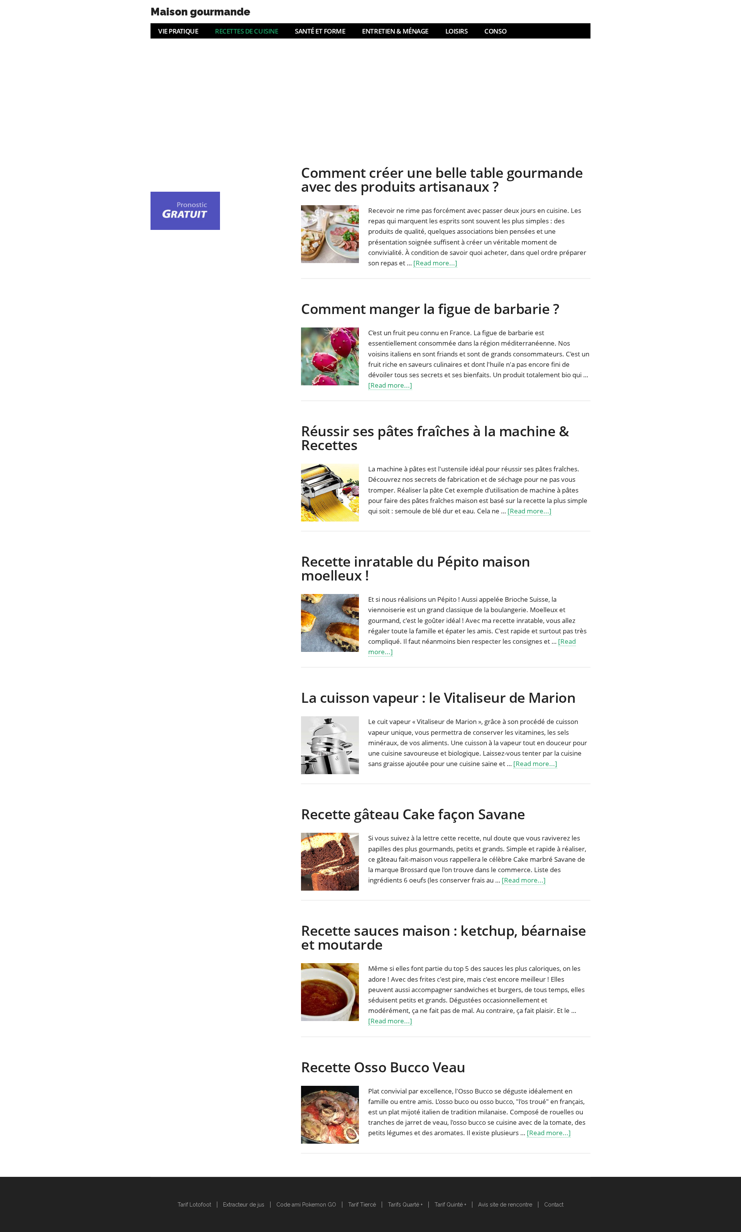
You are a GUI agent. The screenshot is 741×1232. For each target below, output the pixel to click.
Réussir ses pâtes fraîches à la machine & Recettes (435, 438)
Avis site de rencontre (505, 1205)
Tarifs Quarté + (405, 1205)
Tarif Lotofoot (194, 1205)
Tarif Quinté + (450, 1205)
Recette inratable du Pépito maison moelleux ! (415, 568)
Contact (553, 1205)
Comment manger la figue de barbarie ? (430, 308)
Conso (495, 31)
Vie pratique (178, 31)
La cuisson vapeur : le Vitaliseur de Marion (438, 697)
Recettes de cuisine (246, 31)
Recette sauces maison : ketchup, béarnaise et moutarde (443, 937)
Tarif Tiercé (362, 1205)
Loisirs (456, 31)
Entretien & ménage (395, 31)
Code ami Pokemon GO (306, 1205)
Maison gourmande (200, 12)
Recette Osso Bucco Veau (383, 1067)
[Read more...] (435, 262)
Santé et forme (320, 31)
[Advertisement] (370, 96)
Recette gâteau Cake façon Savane (413, 814)
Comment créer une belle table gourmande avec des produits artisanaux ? (442, 179)
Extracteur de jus (243, 1205)
